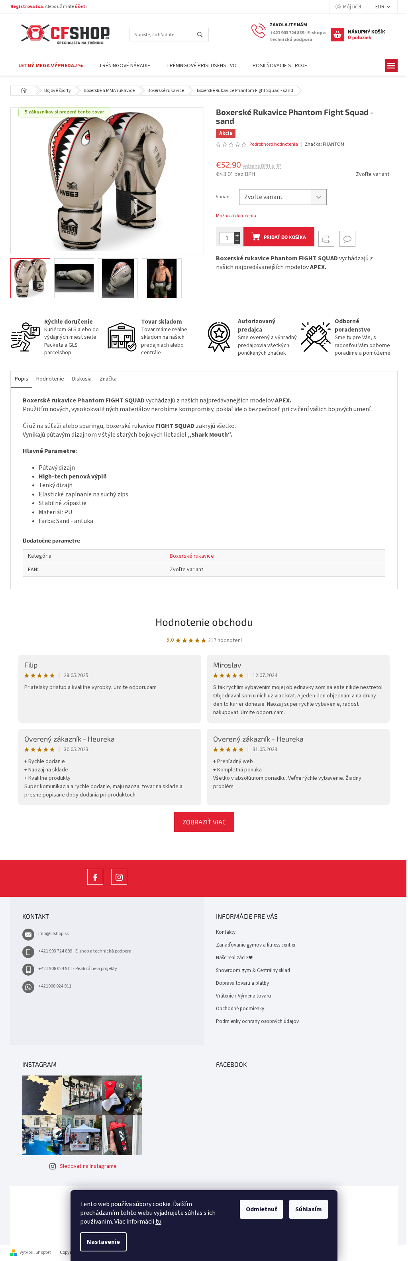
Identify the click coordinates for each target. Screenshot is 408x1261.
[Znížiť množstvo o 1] (237, 241)
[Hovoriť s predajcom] (347, 239)
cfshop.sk (119, 884)
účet (80, 6)
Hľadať (203, 35)
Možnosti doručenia (236, 216)
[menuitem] (50, 66)
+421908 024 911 (54, 986)
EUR (380, 6)
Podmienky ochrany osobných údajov (257, 1021)
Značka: (324, 144)
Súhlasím (308, 1209)
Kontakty (225, 932)
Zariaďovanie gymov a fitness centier (256, 945)
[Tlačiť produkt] (326, 239)
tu (158, 1221)
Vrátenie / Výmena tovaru (243, 995)
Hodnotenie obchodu (204, 621)
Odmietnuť (261, 1209)
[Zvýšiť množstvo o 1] (237, 235)
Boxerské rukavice (192, 556)
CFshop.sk (95, 884)
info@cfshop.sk (53, 933)
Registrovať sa (26, 6)
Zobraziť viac (204, 822)
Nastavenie (103, 1242)
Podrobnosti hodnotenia (273, 144)
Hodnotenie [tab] (50, 379)
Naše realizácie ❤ (234, 957)
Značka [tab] (108, 379)
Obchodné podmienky (240, 1008)
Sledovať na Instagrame (88, 1166)
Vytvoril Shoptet (35, 1252)
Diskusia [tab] (82, 379)
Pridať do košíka (285, 237)
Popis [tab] (21, 379)
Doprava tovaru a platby (242, 983)
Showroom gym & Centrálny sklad (253, 970)
